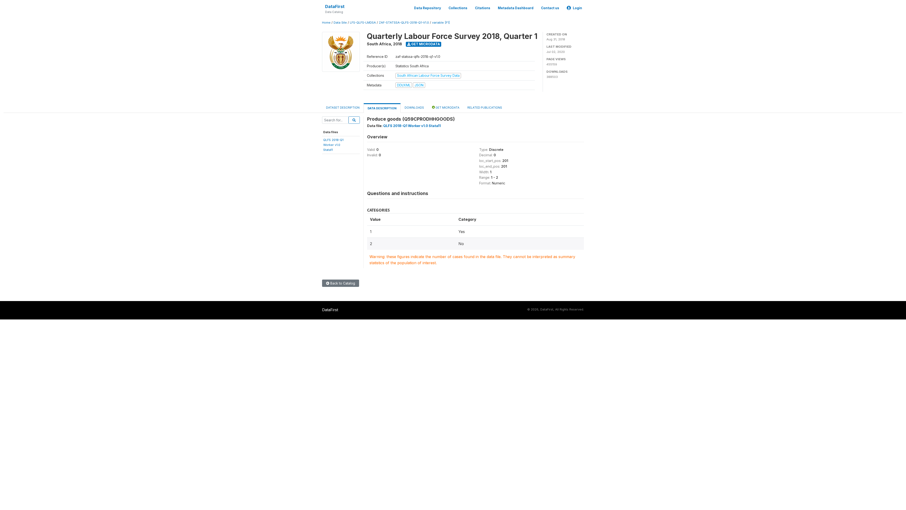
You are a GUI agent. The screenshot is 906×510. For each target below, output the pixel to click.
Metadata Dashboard (515, 8)
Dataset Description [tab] (343, 107)
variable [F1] (441, 22)
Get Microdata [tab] (447, 107)
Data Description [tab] (382, 108)
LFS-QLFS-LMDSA (363, 22)
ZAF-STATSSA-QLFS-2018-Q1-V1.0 (404, 22)
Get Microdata (425, 44)
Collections (458, 8)
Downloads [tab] (414, 107)
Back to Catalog (342, 283)
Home (326, 22)
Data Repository (427, 8)
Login (577, 8)
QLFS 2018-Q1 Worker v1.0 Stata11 (412, 126)
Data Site (340, 22)
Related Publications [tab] (484, 107)
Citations (482, 8)
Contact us (550, 8)
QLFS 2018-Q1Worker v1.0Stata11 (333, 145)
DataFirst (334, 6)
